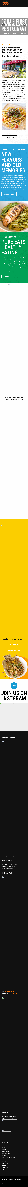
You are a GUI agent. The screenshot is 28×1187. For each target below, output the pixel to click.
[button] (9, 137)
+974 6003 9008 (12, 993)
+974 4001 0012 (17, 639)
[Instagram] (14, 685)
